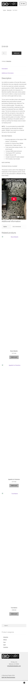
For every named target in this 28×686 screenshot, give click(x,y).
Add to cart (16, 53)
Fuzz (4, 642)
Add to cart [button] (14, 357)
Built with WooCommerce (8, 677)
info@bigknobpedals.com (14, 666)
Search (14, 683)
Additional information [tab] (8, 73)
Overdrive (5, 647)
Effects (5, 639)
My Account (4, 683)
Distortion (9, 10)
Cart (22, 682)
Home (4, 10)
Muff (4, 644)
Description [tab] (5, 68)
